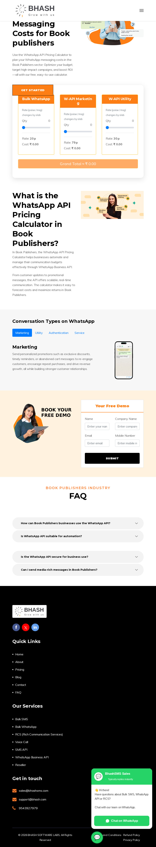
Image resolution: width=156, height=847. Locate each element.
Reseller (20, 765)
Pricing (19, 669)
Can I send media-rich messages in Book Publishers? (59, 569)
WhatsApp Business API (32, 757)
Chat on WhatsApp (124, 820)
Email (88, 435)
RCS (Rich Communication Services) (39, 734)
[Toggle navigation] (141, 10)
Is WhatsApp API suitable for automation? (51, 536)
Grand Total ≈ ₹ (78, 163)
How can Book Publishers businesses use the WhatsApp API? (65, 523)
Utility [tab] (39, 333)
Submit (112, 458)
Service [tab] (79, 333)
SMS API (21, 749)
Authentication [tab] (58, 333)
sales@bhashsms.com (33, 790)
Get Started (33, 90)
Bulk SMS (21, 719)
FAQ (18, 692)
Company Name (126, 419)
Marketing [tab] (22, 333)
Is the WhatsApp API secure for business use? (54, 557)
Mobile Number (125, 435)
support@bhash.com (32, 799)
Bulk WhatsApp (26, 727)
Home (19, 654)
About (19, 662)
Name (89, 419)
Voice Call (21, 742)
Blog (18, 677)
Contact (20, 685)
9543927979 (28, 808)
